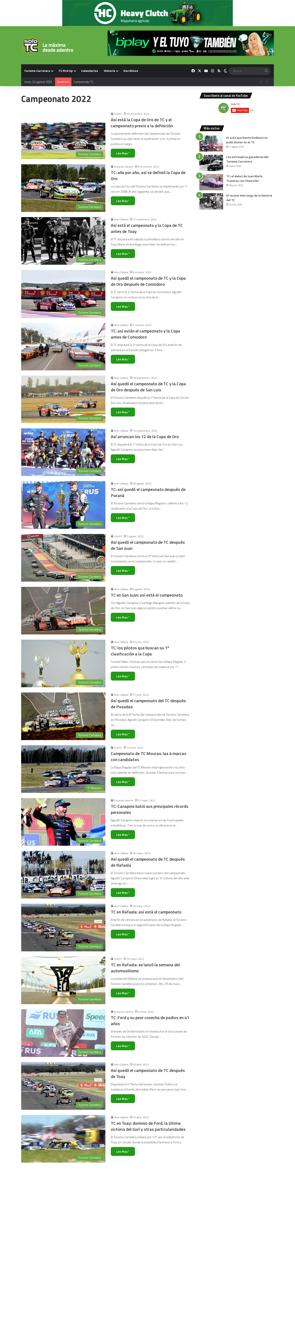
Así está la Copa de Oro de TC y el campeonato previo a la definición (142, 122)
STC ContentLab (123, 1276)
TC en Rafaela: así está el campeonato (146, 911)
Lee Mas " (123, 153)
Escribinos (131, 70)
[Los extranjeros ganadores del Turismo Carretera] (211, 163)
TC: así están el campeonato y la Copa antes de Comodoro (145, 334)
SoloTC (118, 114)
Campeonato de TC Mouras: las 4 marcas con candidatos (148, 756)
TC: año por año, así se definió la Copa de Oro (148, 175)
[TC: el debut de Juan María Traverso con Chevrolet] (211, 182)
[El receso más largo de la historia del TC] (211, 201)
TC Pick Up (66, 70)
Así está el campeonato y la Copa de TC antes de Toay (147, 228)
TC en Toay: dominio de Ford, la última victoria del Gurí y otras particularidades (148, 1126)
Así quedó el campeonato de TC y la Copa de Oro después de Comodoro (148, 281)
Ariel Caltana (121, 219)
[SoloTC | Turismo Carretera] (47, 45)
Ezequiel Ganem (123, 167)
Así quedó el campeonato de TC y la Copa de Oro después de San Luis (148, 386)
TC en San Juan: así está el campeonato (147, 595)
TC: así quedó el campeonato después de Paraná (148, 492)
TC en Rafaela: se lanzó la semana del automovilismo (145, 967)
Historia (109, 70)
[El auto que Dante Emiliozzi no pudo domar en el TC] (211, 144)
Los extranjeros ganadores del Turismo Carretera (247, 159)
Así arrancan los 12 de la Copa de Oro (145, 436)
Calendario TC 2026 (86, 82)
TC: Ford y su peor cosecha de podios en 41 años (150, 1020)
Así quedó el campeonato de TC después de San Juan (148, 545)
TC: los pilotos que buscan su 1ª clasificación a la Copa (140, 650)
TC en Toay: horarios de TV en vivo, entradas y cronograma (142, 1179)
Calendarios (89, 70)
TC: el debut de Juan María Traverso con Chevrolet (244, 178)
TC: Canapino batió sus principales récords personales (149, 809)
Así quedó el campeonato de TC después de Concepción (148, 1284)
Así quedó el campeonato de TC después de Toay (148, 1073)
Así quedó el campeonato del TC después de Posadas (148, 703)
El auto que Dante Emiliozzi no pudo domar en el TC (247, 139)
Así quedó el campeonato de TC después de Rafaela (148, 862)
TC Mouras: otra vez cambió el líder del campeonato (146, 1231)
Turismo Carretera (37, 70)
